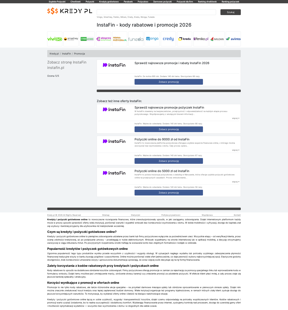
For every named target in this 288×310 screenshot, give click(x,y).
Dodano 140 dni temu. (170, 76)
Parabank (128, 1)
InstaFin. (138, 76)
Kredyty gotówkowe (109, 1)
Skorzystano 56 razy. (193, 187)
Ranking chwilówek (207, 1)
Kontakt (237, 215)
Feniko (116, 17)
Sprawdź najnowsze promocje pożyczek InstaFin (169, 107)
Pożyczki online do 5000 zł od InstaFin (162, 171)
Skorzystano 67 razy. (192, 155)
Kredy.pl (54, 53)
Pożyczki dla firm (185, 1)
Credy (130, 17)
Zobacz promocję (169, 81)
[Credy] (168, 38)
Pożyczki (90, 1)
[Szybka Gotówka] (87, 38)
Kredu (136, 17)
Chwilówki (75, 1)
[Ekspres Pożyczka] (103, 38)
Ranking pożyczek (230, 1)
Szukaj (230, 12)
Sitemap (106, 215)
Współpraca (207, 215)
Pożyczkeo (143, 1)
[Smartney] (70, 38)
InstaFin (66, 53)
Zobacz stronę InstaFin (66, 62)
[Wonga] (152, 38)
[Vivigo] (54, 38)
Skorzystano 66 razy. (190, 76)
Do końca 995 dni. (151, 76)
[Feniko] (200, 38)
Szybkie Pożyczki (57, 1)
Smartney (108, 17)
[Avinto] (233, 38)
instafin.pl (55, 67)
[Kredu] (184, 38)
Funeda (151, 17)
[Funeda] (135, 38)
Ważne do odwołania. (152, 123)
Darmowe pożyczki (162, 1)
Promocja (79, 53)
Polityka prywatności (170, 215)
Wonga (144, 17)
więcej (235, 118)
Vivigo (99, 17)
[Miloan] (217, 38)
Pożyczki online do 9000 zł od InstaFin (162, 139)
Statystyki (135, 215)
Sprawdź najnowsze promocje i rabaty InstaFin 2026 (172, 63)
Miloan (123, 17)
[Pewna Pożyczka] (119, 38)
